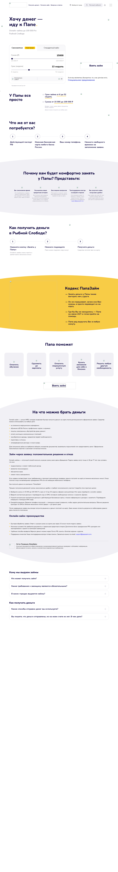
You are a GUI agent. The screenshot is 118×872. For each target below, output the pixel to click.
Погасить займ (45, 5)
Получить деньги (33, 5)
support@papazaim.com (77, 201)
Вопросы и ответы (56, 5)
